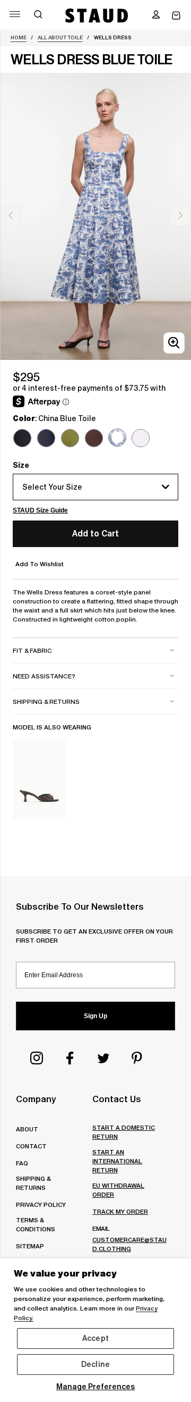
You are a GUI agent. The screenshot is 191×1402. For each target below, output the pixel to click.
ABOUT (27, 1129)
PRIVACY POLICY (41, 1204)
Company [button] (36, 1099)
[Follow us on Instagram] (36, 1058)
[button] (156, 15)
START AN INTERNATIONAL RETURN (117, 1160)
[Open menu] (14, 14)
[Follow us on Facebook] (70, 1058)
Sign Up (95, 1016)
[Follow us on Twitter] (103, 1058)
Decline (95, 1364)
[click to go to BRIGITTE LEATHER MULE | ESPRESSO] (39, 779)
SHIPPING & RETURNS (33, 1183)
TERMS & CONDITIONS (35, 1224)
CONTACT (31, 1146)
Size (21, 465)
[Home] (97, 15)
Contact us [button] (116, 1099)
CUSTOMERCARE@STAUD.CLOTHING (129, 1244)
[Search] (38, 15)
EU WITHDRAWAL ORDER (118, 1190)
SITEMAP (30, 1245)
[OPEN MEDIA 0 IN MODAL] (174, 342)
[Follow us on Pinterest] (137, 1058)
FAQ (22, 1163)
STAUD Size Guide (40, 510)
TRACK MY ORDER (120, 1211)
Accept (95, 1338)
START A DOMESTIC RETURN (123, 1132)
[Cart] (176, 15)
